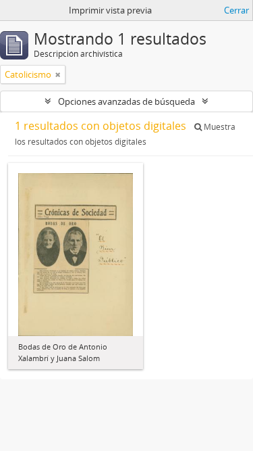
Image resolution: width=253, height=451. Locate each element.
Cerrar (236, 10)
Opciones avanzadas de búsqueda (126, 101)
